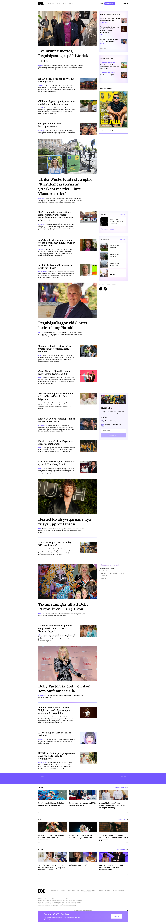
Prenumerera (109, 3)
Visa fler (103, 48)
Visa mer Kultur (121, 849)
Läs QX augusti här (105, 130)
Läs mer (101, 578)
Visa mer (122, 214)
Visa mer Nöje (122, 819)
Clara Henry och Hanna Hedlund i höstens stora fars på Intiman (109, 66)
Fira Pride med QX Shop (108, 75)
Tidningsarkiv (90, 890)
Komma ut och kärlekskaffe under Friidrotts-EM (109, 40)
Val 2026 (71, 3)
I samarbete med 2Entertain (108, 62)
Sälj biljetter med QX (107, 229)
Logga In (99, 3)
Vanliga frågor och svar (76, 890)
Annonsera (54, 890)
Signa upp (116, 916)
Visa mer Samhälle (120, 787)
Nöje (58, 3)
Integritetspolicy (118, 890)
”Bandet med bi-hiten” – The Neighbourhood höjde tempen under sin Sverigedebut (109, 29)
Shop (64, 3)
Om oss (63, 890)
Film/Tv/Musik (104, 22)
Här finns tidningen (104, 890)
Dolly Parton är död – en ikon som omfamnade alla (110, 19)
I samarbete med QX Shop (107, 72)
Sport (102, 43)
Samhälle (51, 3)
